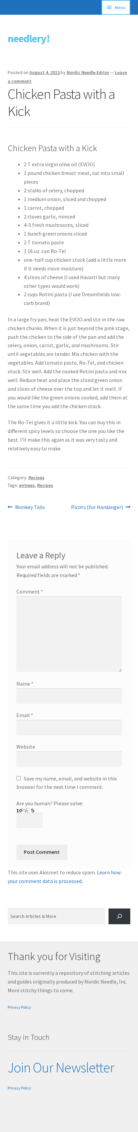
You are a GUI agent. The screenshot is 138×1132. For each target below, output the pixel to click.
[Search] (119, 916)
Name (24, 683)
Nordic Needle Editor (88, 72)
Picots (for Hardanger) (97, 507)
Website (25, 746)
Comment (29, 591)
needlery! (29, 38)
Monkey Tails (30, 507)
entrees (27, 485)
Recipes (36, 478)
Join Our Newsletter (61, 1067)
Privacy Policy (19, 1007)
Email (24, 715)
